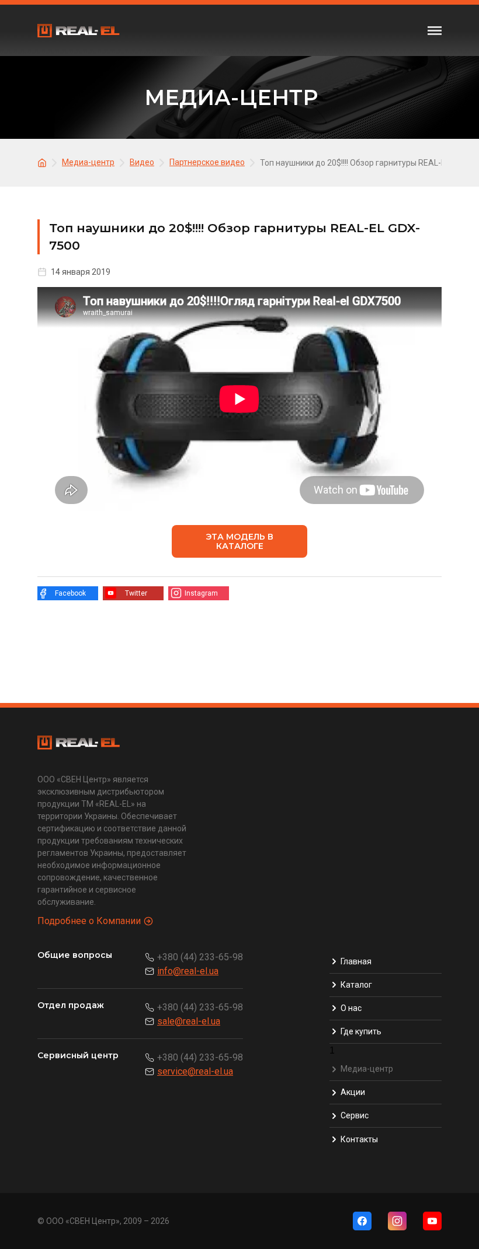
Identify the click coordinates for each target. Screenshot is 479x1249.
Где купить (361, 1031)
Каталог (356, 984)
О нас (351, 1008)
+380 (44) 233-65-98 (200, 957)
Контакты (359, 1139)
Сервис (355, 1115)
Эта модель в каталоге (239, 541)
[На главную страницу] (43, 162)
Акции (353, 1092)
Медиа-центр (367, 1068)
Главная (356, 961)
